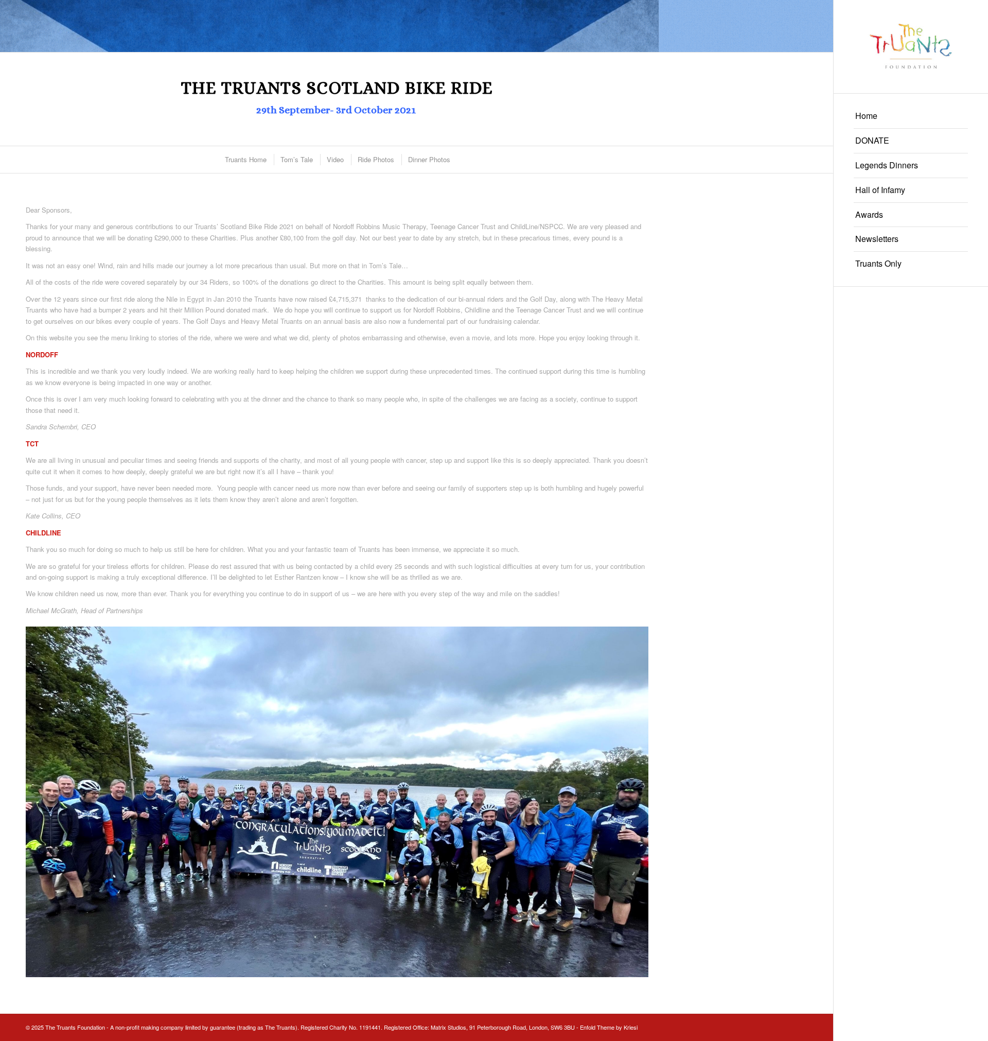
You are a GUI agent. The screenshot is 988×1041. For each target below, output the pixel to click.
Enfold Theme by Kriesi (609, 1027)
